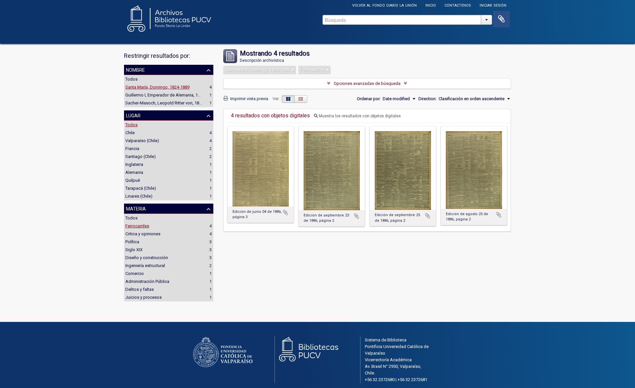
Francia (132, 148)
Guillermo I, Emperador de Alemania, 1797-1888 (170, 95)
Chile (130, 132)
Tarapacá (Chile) (140, 188)
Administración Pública (147, 281)
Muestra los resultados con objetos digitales (359, 116)
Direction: (427, 98)
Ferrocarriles (137, 225)
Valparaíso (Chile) (142, 140)
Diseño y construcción (146, 257)
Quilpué (132, 180)
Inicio (430, 5)
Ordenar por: (369, 98)
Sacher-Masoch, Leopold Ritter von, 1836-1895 (169, 102)
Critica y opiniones (142, 233)
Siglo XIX (134, 249)
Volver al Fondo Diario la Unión (384, 5)
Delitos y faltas (139, 289)
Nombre (135, 69)
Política (132, 241)
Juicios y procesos (143, 297)
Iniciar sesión (493, 5)
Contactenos (457, 5)
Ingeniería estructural (145, 265)
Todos (131, 79)
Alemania (134, 172)
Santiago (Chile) (140, 156)
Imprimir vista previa (248, 98)
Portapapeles (501, 19)
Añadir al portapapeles (285, 212)
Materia (136, 208)
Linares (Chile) (138, 196)
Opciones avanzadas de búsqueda (367, 83)
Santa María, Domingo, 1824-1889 (157, 87)
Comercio (134, 273)
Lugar (133, 115)
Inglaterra (134, 164)
